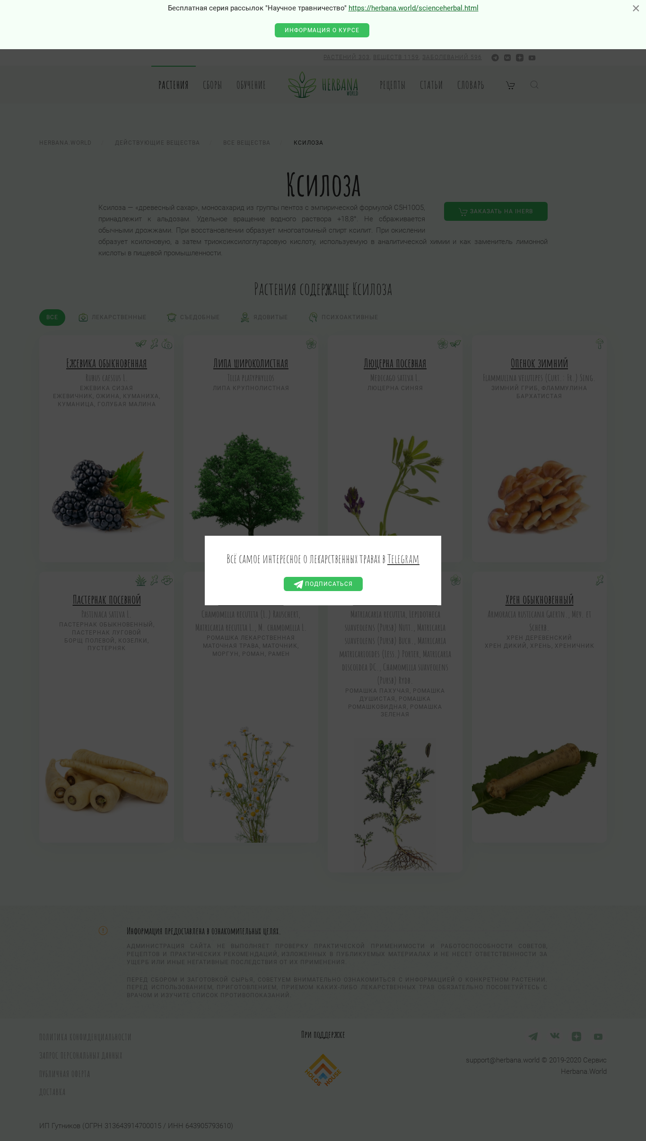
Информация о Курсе (322, 30)
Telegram (403, 558)
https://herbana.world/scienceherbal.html (414, 8)
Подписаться (328, 584)
